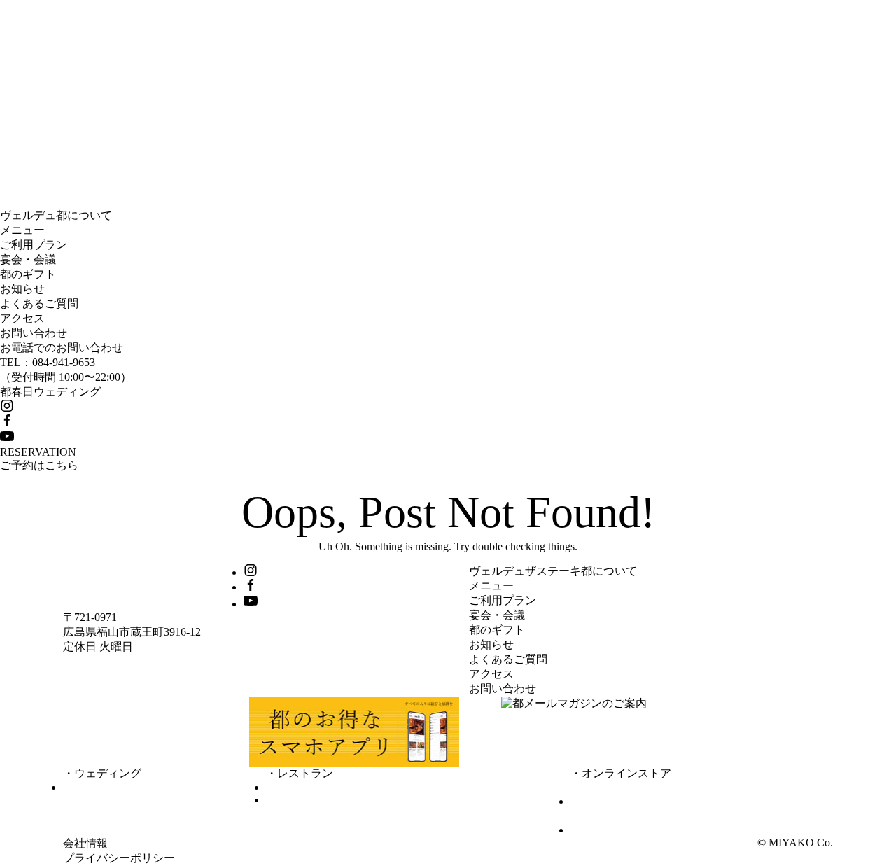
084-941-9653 (63, 362)
